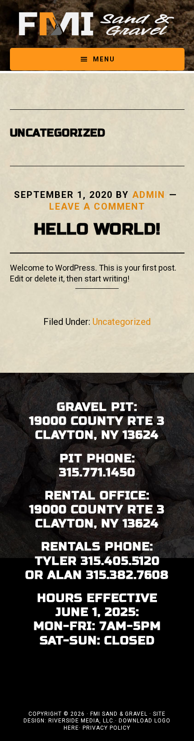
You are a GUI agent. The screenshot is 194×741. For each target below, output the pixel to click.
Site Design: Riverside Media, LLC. (94, 717)
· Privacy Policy (104, 728)
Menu (104, 59)
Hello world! (97, 229)
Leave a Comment (97, 206)
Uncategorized (121, 321)
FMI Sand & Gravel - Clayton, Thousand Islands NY (97, 24)
